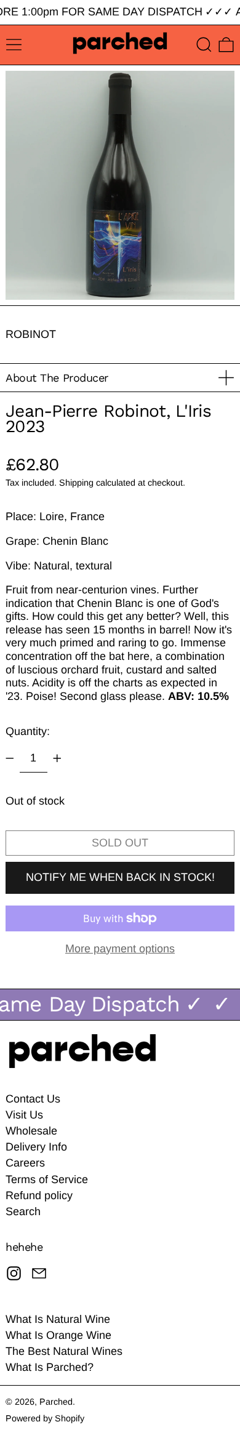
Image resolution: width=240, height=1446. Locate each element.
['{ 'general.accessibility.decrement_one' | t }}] (10, 758)
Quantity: (28, 731)
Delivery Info (36, 1147)
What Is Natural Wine (58, 1319)
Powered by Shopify (45, 1418)
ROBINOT (31, 334)
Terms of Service (47, 1179)
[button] (204, 44)
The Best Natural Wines (64, 1351)
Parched (56, 1402)
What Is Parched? (50, 1367)
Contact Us (33, 1099)
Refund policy (39, 1195)
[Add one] (57, 758)
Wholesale (31, 1131)
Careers (25, 1163)
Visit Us (24, 1115)
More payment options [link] (120, 948)
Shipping (76, 483)
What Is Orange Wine (58, 1335)
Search (23, 1211)
